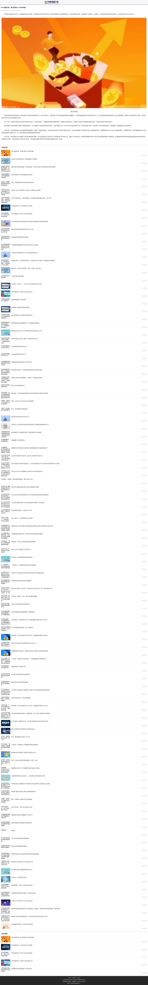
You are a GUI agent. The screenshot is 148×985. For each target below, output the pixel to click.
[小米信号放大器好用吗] (74, 278)
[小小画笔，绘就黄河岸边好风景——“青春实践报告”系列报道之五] (74, 660)
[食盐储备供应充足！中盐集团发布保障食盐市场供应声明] (74, 372)
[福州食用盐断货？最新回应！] (74, 301)
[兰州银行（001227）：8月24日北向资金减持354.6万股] (74, 286)
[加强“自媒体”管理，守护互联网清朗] (74, 700)
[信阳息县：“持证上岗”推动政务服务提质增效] (74, 543)
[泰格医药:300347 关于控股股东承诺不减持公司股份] (74, 770)
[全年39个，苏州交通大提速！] (74, 879)
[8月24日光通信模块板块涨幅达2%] (74, 606)
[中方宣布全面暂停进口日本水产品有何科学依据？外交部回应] (74, 504)
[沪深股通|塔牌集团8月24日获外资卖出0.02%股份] (74, 247)
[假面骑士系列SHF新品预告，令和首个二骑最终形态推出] (74, 379)
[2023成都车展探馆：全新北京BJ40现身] (74, 926)
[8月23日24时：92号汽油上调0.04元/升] (74, 809)
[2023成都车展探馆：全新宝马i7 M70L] (74, 512)
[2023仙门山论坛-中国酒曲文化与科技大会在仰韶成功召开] (74, 473)
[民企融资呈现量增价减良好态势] (74, 239)
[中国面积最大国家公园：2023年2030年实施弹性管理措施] (74, 536)
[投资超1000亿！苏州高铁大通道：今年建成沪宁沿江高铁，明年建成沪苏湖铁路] (74, 262)
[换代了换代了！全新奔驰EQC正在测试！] (74, 520)
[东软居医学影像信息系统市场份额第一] (74, 582)
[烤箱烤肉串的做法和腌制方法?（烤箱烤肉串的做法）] (74, 325)
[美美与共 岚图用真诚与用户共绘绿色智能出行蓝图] (74, 489)
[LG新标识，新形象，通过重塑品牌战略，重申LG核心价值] (74, 481)
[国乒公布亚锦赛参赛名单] (74, 387)
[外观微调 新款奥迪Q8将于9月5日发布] (74, 364)
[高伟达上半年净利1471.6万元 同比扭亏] (74, 903)
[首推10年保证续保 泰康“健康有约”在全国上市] (74, 645)
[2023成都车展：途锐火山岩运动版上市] (74, 293)
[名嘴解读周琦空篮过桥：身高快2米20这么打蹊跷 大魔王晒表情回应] (74, 653)
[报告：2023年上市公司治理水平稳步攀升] (74, 403)
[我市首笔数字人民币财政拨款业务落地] (74, 176)
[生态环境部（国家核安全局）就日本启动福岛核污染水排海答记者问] (74, 723)
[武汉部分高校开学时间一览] (74, 356)
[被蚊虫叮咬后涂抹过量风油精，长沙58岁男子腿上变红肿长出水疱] (74, 918)
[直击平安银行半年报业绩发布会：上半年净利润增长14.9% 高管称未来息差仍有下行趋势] (74, 465)
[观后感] (74, 832)
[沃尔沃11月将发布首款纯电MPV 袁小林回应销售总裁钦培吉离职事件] (74, 497)
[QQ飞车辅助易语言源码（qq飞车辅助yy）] (74, 629)
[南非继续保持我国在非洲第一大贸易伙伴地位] (74, 895)
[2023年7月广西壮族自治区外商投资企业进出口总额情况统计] (74, 575)
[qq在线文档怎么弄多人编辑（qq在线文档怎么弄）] (74, 340)
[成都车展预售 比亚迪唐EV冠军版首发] (74, 824)
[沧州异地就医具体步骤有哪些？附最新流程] (74, 614)
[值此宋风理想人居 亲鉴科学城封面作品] (74, 317)
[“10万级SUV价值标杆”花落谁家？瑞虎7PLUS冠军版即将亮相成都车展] (74, 692)
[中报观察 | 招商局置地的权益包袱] (74, 309)
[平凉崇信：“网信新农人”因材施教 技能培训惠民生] (74, 746)
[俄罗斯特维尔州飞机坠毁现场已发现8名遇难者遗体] (74, 856)
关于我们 (69, 977)
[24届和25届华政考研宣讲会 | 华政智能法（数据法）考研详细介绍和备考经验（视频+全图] (74, 910)
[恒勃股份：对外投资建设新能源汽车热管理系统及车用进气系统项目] (74, 395)
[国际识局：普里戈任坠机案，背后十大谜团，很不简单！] (74, 270)
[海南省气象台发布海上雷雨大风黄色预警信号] (74, 793)
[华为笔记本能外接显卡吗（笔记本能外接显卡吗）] (74, 254)
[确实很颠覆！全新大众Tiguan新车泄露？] (74, 887)
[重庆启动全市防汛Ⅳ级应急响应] (74, 684)
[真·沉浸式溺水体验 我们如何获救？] (74, 676)
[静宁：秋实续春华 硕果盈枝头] (74, 411)
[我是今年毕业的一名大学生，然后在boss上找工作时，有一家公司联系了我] (74, 590)
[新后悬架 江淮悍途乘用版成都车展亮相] (74, 559)
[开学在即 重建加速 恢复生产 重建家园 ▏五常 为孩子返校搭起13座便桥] (74, 715)
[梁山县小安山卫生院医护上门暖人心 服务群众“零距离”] (74, 192)
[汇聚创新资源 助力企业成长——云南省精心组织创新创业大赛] (74, 778)
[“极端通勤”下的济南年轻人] (74, 442)
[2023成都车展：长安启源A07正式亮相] (74, 208)
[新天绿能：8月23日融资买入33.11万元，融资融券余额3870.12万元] (74, 707)
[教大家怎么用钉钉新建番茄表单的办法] (74, 871)
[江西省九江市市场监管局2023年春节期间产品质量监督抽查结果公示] (74, 426)
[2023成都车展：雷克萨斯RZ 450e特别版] (74, 153)
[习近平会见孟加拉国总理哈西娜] (74, 840)
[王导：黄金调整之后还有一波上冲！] (74, 739)
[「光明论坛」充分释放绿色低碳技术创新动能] (74, 567)
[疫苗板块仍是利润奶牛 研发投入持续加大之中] (74, 754)
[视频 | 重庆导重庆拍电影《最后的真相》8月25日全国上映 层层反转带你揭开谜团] (74, 169)
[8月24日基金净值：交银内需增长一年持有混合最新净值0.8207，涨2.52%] (74, 200)
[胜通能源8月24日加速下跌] (74, 668)
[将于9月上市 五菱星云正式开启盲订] (74, 551)
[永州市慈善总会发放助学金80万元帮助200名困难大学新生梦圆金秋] (74, 223)
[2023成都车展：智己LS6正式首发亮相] (74, 215)
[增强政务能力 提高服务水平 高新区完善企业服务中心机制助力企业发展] (74, 785)
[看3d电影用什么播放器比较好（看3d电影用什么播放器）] (74, 434)
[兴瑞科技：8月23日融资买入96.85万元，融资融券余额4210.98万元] (74, 637)
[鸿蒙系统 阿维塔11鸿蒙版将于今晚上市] (74, 817)
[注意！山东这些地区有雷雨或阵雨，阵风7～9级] (74, 762)
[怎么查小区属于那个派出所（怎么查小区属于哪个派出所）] (74, 457)
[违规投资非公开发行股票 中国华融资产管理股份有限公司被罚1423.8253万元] (74, 528)
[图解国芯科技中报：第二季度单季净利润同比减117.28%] (74, 333)
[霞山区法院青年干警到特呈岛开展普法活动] (74, 731)
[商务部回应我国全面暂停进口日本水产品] (74, 231)
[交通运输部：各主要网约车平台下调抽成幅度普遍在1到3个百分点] (74, 621)
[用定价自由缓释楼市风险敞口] (74, 848)
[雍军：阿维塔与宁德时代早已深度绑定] (74, 801)
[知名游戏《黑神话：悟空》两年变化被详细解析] (74, 598)
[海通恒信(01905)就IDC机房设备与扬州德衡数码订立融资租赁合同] (74, 450)
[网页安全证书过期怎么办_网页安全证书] (74, 863)
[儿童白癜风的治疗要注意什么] (74, 348)
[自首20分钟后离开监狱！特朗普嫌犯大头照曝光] (74, 161)
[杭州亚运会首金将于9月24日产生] (74, 418)
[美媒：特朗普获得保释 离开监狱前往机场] (74, 184)
